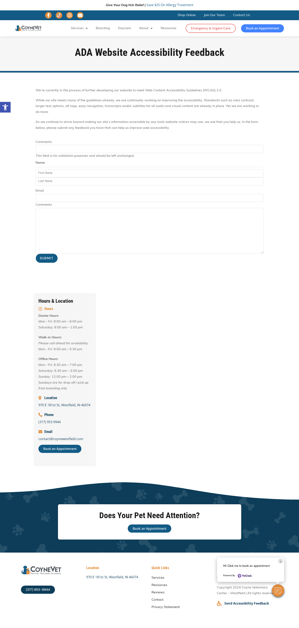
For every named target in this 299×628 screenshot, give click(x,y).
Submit (46, 258)
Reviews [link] (158, 592)
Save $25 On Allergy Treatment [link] (169, 5)
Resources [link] (168, 28)
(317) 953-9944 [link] (49, 422)
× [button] (281, 561)
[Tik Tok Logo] (59, 15)
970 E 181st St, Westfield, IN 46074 (64, 405)
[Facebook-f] (48, 15)
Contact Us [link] (241, 15)
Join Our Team (214, 15)
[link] (5, 107)
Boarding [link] (103, 28)
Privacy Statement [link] (166, 607)
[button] (278, 590)
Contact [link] (158, 600)
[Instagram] (69, 15)
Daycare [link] (124, 28)
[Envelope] (80, 15)
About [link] (143, 28)
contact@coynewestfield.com (60, 439)
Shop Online (187, 15)
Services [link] (77, 28)
